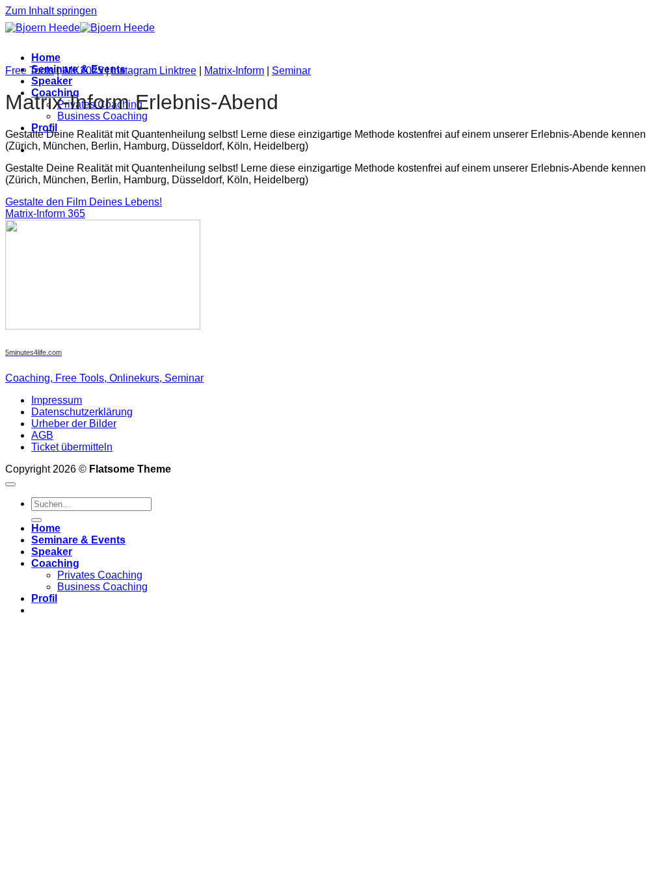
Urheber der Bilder (73, 423)
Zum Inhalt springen (51, 10)
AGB (42, 435)
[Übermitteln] (36, 520)
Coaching (55, 563)
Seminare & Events (78, 539)
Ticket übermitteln (72, 446)
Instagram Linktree (153, 70)
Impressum (56, 400)
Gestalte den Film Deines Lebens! (83, 201)
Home (45, 57)
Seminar (291, 70)
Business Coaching (102, 116)
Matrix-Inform (234, 70)
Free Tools (29, 70)
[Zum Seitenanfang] (10, 484)
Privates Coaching (99, 575)
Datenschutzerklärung (82, 411)
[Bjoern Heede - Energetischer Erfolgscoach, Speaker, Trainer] (80, 27)
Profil (44, 127)
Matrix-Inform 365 (45, 213)
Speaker (51, 80)
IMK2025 (82, 70)
